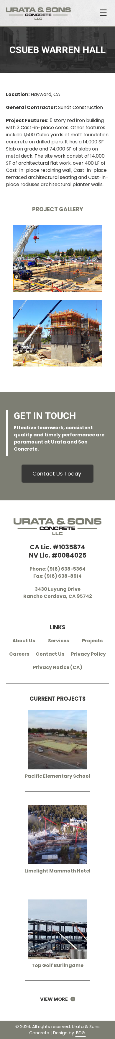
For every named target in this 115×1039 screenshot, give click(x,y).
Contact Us (50, 654)
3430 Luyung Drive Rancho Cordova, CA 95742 (57, 593)
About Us (23, 640)
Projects (92, 640)
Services (58, 640)
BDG (80, 1033)
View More (55, 999)
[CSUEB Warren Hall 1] (57, 262)
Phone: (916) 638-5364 (57, 569)
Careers (19, 654)
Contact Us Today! (57, 473)
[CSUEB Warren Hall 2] (57, 337)
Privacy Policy (88, 654)
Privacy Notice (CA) (57, 667)
